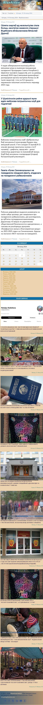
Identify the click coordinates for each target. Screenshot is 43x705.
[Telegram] (5, 700)
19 (9, 261)
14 (22, 258)
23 (34, 261)
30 (34, 264)
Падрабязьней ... (25, 90)
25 (3, 264)
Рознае (14, 90)
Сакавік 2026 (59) (9, 282)
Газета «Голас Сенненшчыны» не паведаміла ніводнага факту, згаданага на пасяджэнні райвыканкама (21, 173)
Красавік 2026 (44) (9, 280)
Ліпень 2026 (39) (8, 274)
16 (34, 258)
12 (9, 258)
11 (3, 258)
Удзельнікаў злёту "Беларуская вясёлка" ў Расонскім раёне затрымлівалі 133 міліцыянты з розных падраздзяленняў (21, 368)
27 (16, 264)
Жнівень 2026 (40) (9, 272)
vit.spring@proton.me (8, 697)
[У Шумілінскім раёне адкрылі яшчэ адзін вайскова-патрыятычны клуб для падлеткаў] (22, 122)
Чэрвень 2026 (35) (9, 276)
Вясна (13, 8)
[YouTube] (20, 700)
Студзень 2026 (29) (9, 286)
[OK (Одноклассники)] (24, 700)
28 (22, 264)
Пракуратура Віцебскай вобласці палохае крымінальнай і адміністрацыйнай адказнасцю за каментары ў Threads (19, 483)
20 (16, 261)
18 (3, 261)
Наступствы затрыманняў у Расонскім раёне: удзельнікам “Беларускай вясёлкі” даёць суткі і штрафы (19, 682)
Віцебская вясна (16, 693)
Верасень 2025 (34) (9, 294)
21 (22, 261)
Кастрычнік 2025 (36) (10, 292)
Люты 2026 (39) (8, 284)
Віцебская (11, 2)
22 (28, 261)
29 (28, 264)
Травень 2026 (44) (9, 278)
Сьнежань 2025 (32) (10, 288)
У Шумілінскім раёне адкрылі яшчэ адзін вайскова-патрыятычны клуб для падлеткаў (20, 101)
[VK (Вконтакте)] (17, 700)
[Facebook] (9, 700)
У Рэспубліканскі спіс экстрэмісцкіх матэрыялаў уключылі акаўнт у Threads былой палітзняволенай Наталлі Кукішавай (21, 329)
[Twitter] (13, 700)
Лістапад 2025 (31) (9, 290)
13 (16, 258)
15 (28, 258)
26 (9, 264)
